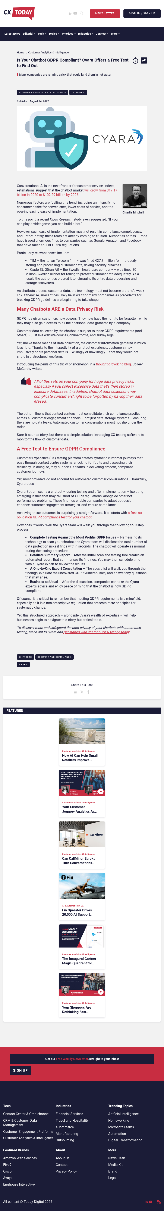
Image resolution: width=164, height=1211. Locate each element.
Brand (112, 1171)
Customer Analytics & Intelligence (42, 92)
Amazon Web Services (20, 1158)
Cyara (23, 664)
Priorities (69, 33)
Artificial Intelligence (123, 1114)
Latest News (12, 33)
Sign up (20, 1070)
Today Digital (34, 1202)
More (115, 33)
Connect (102, 33)
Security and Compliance (54, 657)
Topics (54, 33)
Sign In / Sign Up (142, 13)
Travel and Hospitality (72, 1120)
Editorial (29, 33)
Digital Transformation (125, 1140)
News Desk (116, 1158)
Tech (42, 33)
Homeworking (118, 1120)
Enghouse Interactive (19, 1184)
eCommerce (65, 1127)
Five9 (7, 1165)
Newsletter (105, 13)
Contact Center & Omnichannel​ (26, 1114)
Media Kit (115, 1165)
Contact (61, 1165)
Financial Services (69, 1114)
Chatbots (25, 657)
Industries (85, 33)
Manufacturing (67, 1134)
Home (20, 52)
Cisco (7, 1171)
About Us (62, 1158)
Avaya (8, 1178)
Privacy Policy (66, 1171)
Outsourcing (65, 1140)
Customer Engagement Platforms (28, 1132)
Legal (112, 1178)
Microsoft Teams (121, 1127)
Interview (78, 92)
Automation (117, 1134)
